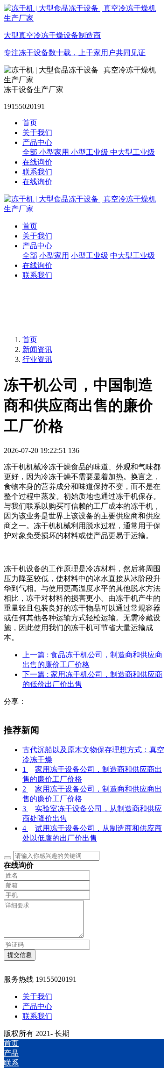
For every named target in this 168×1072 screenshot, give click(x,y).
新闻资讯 (37, 349)
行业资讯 (37, 359)
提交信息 (19, 954)
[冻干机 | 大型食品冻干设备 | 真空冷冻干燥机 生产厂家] (84, 204)
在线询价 (37, 182)
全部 (30, 152)
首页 (29, 123)
